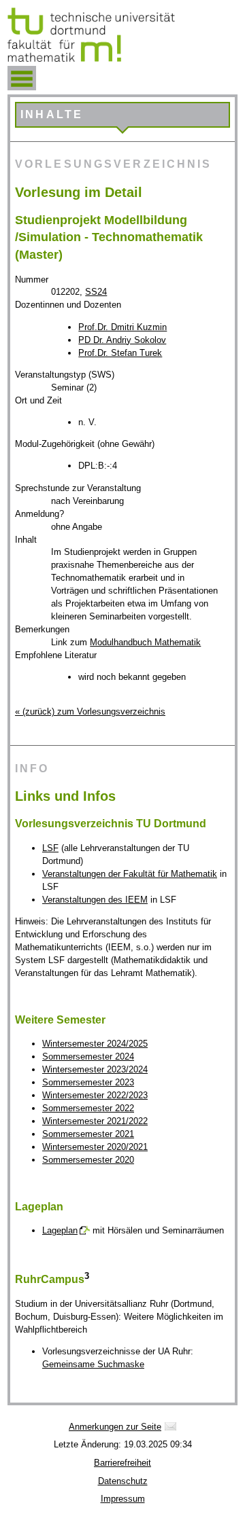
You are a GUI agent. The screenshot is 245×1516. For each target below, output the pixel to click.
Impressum (123, 1499)
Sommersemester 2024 (88, 1056)
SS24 (96, 292)
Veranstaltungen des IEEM (95, 900)
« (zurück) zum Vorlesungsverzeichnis (90, 711)
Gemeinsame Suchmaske (93, 1364)
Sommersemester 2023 (88, 1082)
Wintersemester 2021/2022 (95, 1121)
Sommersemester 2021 (88, 1134)
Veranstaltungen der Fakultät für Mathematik (129, 874)
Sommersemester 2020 (88, 1160)
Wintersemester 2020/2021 (95, 1147)
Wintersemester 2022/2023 (95, 1095)
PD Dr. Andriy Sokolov (122, 340)
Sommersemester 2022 (88, 1108)
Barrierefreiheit (122, 1463)
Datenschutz (123, 1481)
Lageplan (60, 1230)
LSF (50, 848)
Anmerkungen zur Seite (115, 1427)
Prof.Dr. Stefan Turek (120, 353)
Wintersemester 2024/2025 (95, 1044)
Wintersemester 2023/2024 (95, 1069)
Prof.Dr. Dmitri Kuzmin (122, 327)
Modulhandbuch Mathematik (145, 642)
